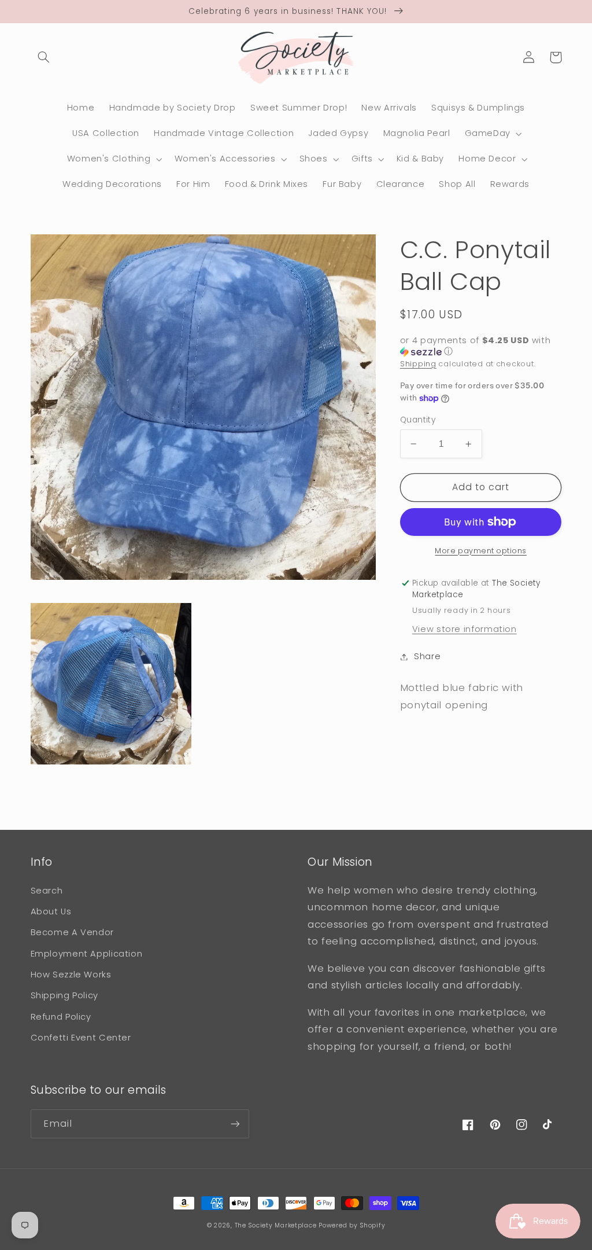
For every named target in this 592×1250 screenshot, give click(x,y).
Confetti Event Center (81, 1037)
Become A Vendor (72, 932)
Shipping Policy (64, 995)
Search (47, 890)
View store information (464, 629)
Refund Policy (61, 1017)
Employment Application (87, 953)
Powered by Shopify (352, 1225)
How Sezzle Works (71, 974)
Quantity (417, 419)
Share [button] (427, 656)
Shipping (418, 364)
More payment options (481, 551)
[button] (44, 57)
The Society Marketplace (276, 1225)
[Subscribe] (234, 1123)
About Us (51, 911)
